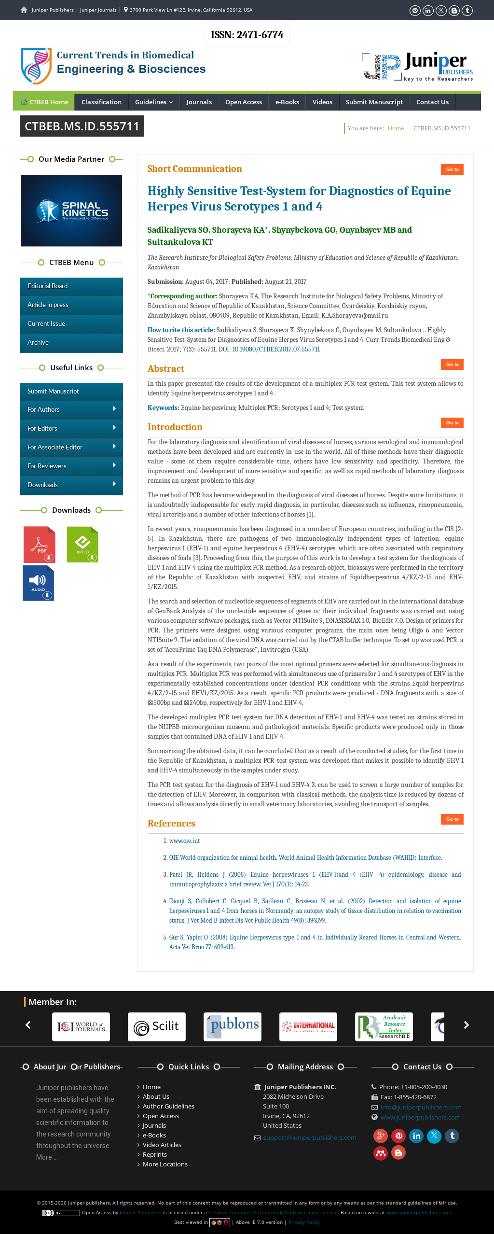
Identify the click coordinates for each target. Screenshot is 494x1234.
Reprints (155, 1154)
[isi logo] (308, 1026)
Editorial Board (47, 286)
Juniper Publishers (53, 9)
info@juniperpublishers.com (421, 1107)
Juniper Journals (98, 9)
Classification (102, 102)
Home (396, 128)
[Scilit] (157, 1026)
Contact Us (432, 102)
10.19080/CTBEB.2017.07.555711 (276, 349)
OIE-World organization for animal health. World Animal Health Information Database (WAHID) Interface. (305, 857)
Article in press (48, 305)
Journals (199, 102)
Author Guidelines (168, 1106)
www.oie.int (184, 840)
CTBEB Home (48, 102)
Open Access (243, 102)
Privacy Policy (304, 1222)
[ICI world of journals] (81, 1026)
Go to (452, 169)
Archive (38, 343)
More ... (47, 1157)
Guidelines (156, 102)
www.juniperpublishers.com (421, 1117)
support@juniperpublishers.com (310, 1137)
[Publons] (232, 1026)
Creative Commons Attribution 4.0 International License (273, 1212)
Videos (322, 102)
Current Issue (46, 324)
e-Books (287, 102)
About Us (156, 1096)
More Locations (165, 1164)
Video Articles (162, 1144)
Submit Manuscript (374, 102)
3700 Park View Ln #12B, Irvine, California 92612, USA (190, 9)
